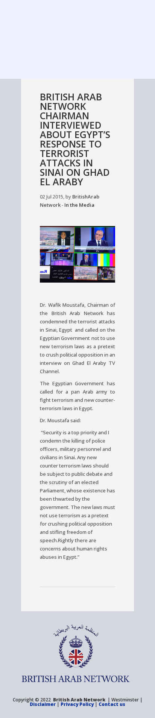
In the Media (79, 204)
